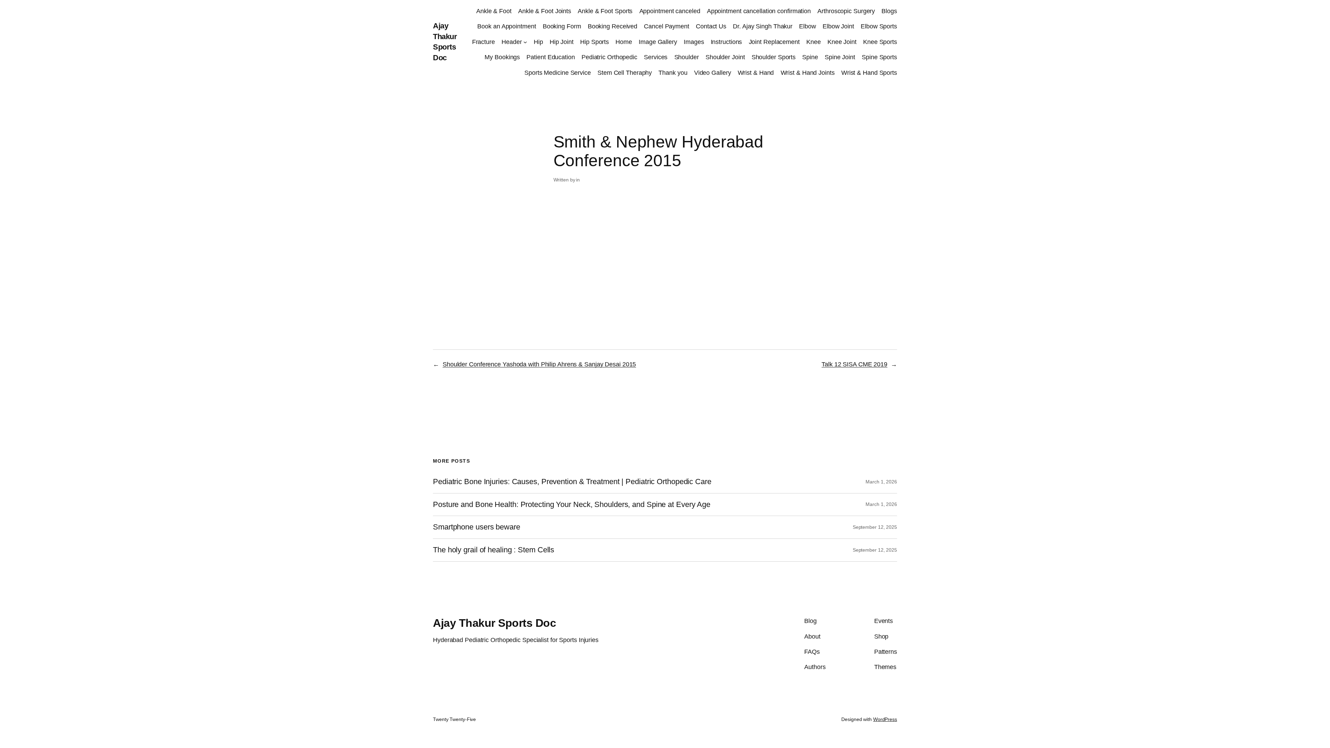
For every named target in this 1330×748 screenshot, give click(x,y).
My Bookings (502, 57)
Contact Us (711, 26)
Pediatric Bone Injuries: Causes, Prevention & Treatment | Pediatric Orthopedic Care (572, 482)
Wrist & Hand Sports (869, 72)
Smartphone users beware (476, 527)
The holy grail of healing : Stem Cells (493, 550)
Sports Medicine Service (557, 72)
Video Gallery (712, 72)
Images (694, 41)
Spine (810, 57)
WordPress (885, 719)
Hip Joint (562, 41)
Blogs (889, 11)
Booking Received (612, 26)
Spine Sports (879, 57)
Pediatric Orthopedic (609, 57)
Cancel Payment (666, 26)
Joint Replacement (774, 41)
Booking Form (562, 26)
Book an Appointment (506, 26)
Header (512, 41)
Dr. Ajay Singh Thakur (762, 26)
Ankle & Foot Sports (605, 11)
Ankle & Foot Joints (544, 11)
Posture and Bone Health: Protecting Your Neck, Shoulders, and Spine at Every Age (571, 504)
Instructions (726, 41)
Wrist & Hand (756, 72)
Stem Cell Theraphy (624, 72)
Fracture (483, 41)
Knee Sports (880, 41)
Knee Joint (842, 41)
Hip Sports (594, 41)
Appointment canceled (669, 11)
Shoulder (686, 57)
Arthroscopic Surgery (846, 11)
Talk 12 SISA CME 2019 (854, 364)
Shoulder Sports (774, 57)
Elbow (807, 26)
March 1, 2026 (881, 481)
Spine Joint (840, 57)
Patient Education (550, 57)
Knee (813, 41)
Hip (538, 41)
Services (655, 57)
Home (623, 41)
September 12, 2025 (875, 527)
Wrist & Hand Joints (808, 72)
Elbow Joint (838, 26)
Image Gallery (658, 41)
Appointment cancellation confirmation (759, 11)
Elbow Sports (879, 26)
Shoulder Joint (725, 57)
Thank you (672, 72)
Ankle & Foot (494, 11)
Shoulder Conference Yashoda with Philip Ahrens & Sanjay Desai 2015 (539, 364)
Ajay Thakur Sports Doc (494, 623)
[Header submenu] (525, 42)
